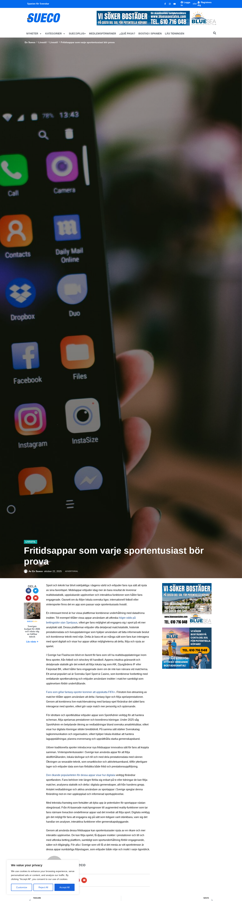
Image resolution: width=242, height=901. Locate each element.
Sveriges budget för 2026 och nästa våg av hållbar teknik (32, 631)
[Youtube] (175, 4)
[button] (34, 33)
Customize (21, 887)
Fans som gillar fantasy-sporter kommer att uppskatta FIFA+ (80, 692)
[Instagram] (170, 4)
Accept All (64, 887)
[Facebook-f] (165, 4)
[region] (43, 877)
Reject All (43, 887)
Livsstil (42, 42)
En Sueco (30, 42)
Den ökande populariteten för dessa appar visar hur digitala (80, 775)
